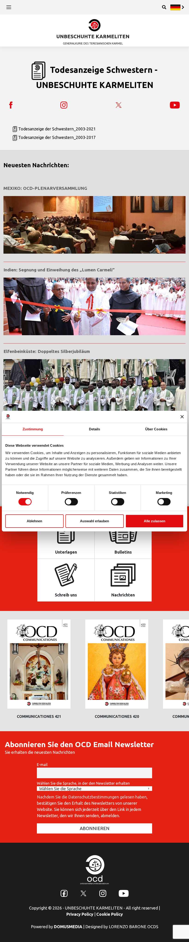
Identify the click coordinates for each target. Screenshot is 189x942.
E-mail (42, 765)
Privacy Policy (79, 914)
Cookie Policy (109, 914)
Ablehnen (34, 521)
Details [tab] (94, 429)
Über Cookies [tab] (156, 429)
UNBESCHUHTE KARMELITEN (93, 36)
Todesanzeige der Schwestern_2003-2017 (57, 137)
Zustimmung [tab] (33, 429)
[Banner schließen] (182, 416)
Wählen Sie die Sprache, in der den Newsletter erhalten (83, 783)
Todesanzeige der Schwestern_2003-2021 (57, 128)
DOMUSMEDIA (68, 926)
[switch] (71, 501)
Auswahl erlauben (94, 521)
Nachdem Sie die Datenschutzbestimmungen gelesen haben (92, 797)
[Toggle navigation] (8, 7)
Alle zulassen (154, 521)
